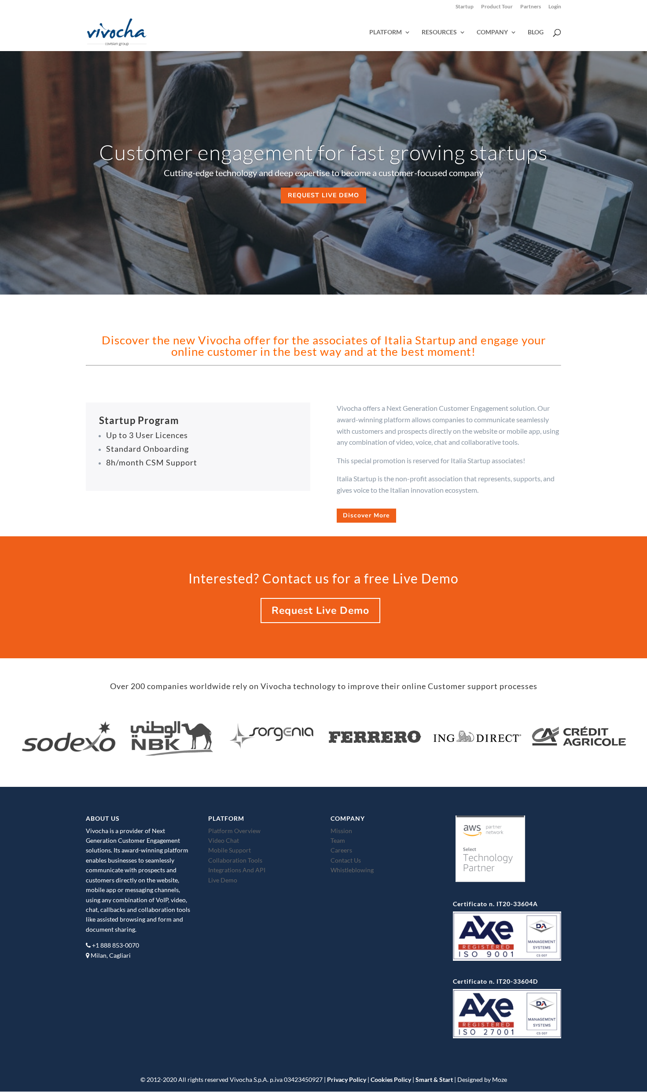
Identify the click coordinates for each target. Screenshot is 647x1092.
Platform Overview (234, 830)
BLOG (536, 32)
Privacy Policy (346, 1079)
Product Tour (497, 7)
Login (554, 7)
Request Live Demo (320, 610)
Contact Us (346, 860)
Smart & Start (434, 1079)
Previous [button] (12, 744)
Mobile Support (229, 850)
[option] (69, 737)
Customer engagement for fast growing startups (323, 152)
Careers (341, 850)
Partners (530, 7)
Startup (465, 7)
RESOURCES (439, 32)
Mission (341, 830)
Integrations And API (236, 870)
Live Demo (222, 880)
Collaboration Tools (235, 860)
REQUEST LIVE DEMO (323, 195)
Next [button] (634, 744)
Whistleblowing (352, 870)
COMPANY (492, 32)
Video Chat (223, 840)
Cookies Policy (391, 1079)
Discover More (366, 515)
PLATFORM (385, 32)
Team (338, 840)
